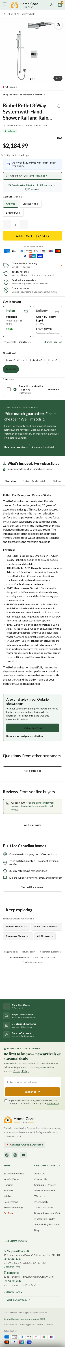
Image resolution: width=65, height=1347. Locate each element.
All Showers (44, 936)
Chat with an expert (33, 887)
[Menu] (5, 5)
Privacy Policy (21, 1071)
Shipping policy (11, 951)
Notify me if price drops (16, 155)
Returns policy (28, 951)
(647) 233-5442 (12, 1281)
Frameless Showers (17, 936)
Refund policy (10, 1330)
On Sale (8, 1213)
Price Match (41, 1201)
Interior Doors (11, 1179)
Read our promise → (16, 447)
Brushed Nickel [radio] (30, 203)
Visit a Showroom (17, 1299)
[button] (17, 321)
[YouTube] (23, 1155)
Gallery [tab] (57, 480)
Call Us (12, 369)
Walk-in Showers (15, 926)
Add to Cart (32, 236)
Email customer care (33, 962)
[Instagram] (15, 1155)
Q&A (58, 138)
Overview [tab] (10, 480)
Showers (8, 1190)
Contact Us (40, 1179)
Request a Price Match (43, 447)
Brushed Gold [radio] (13, 212)
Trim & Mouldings (13, 1207)
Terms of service (45, 1324)
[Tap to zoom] (58, 25)
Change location (53, 341)
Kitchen (8, 1196)
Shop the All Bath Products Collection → (24, 94)
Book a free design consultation (24, 736)
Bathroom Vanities (14, 1173)
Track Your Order (43, 1207)
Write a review (32, 824)
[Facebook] (7, 1155)
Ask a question (33, 770)
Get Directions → (13, 1266)
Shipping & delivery (15, 360)
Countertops (11, 1201)
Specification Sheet (28, 683)
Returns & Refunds (44, 1190)
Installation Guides (44, 1218)
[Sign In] (52, 5)
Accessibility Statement (47, 1224)
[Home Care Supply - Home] (19, 1119)
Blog (36, 1230)
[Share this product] (59, 106)
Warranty (39, 1196)
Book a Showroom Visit (47, 1213)
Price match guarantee (50, 951)
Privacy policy (10, 1324)
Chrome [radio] (10, 203)
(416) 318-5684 (12, 1259)
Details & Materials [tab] (34, 480)
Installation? (36, 360)
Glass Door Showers (45, 926)
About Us (39, 1173)
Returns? (52, 360)
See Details (53, 389)
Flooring (8, 1184)
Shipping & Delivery (45, 1184)
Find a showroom (33, 727)
